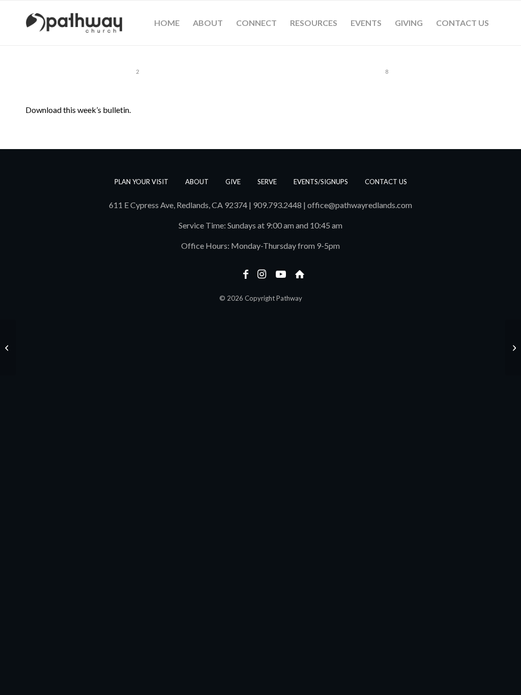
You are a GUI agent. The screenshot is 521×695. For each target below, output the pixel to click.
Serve (267, 182)
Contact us (386, 182)
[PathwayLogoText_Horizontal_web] (74, 23)
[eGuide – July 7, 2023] (8, 347)
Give (233, 182)
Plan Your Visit (141, 182)
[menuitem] (167, 23)
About (197, 182)
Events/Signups (321, 182)
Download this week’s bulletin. (78, 109)
